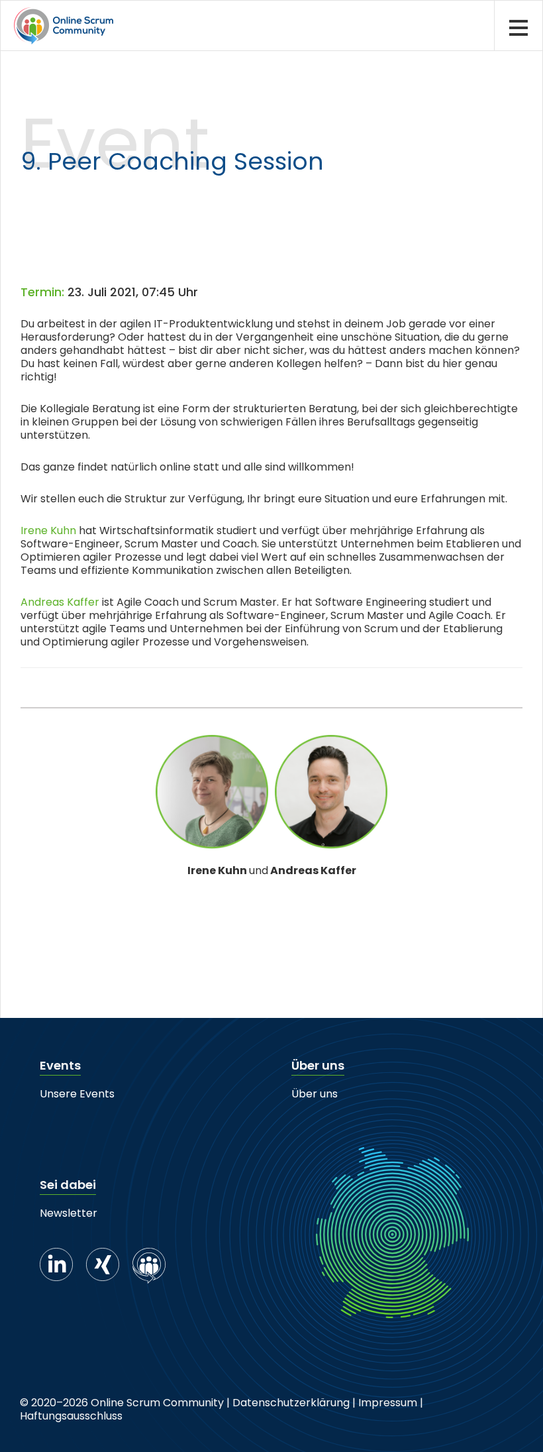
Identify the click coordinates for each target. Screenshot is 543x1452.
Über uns (314, 1093)
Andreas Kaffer (60, 602)
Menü (518, 25)
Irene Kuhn (48, 530)
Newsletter (68, 1213)
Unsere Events (77, 1093)
